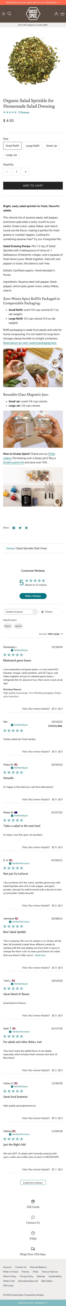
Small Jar (51, 145)
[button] (33, 1303)
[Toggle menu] (3, 13)
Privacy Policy (26, 1276)
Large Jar (11, 154)
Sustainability (55, 1276)
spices (18, 626)
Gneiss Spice (17, 1295)
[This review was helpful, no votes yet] (53, 709)
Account (7, 1267)
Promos (25, 1271)
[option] (33, 60)
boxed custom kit (13, 462)
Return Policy (9, 1276)
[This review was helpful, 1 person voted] (53, 1169)
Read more (40, 955)
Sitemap (41, 1276)
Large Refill (32, 145)
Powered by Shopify (34, 1295)
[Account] (55, 13)
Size (5, 138)
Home (10, 548)
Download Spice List (28, 1281)
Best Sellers (46, 1281)
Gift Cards (8, 1285)
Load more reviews (33, 1182)
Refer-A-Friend (10, 1271)
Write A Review (33, 596)
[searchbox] (18, 611)
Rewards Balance (38, 1267)
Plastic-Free (9, 1281)
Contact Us (20, 1267)
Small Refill (12, 145)
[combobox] (51, 634)
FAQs (35, 1271)
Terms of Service (50, 1271)
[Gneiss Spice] (33, 14)
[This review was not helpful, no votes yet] (59, 709)
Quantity (8, 164)
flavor (8, 626)
